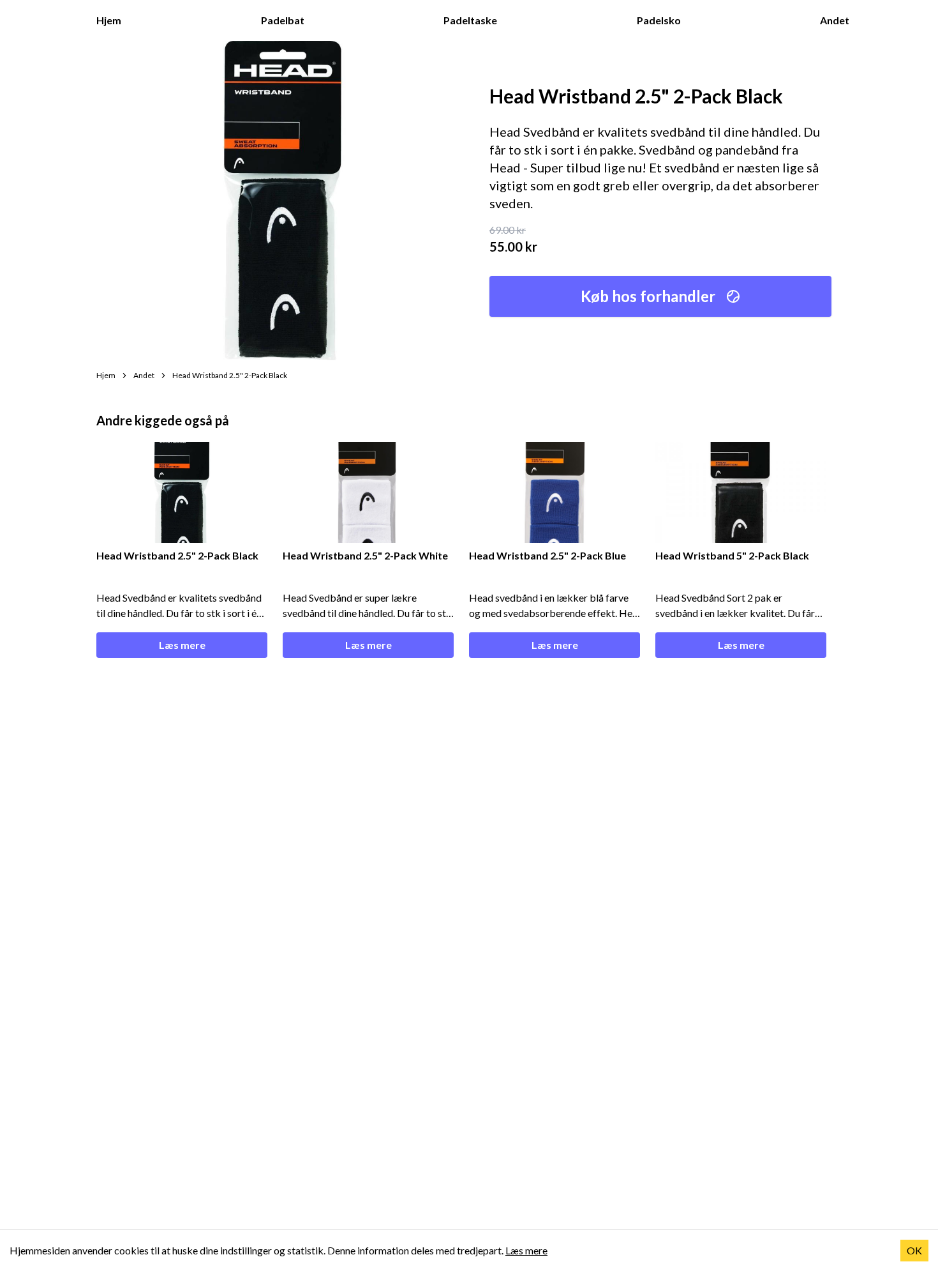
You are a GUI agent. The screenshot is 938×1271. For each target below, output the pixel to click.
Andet (834, 20)
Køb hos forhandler (648, 296)
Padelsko (659, 20)
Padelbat (282, 20)
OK (914, 1250)
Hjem (108, 20)
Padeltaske (470, 20)
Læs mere (182, 645)
